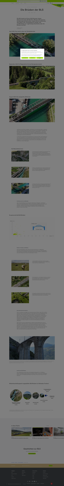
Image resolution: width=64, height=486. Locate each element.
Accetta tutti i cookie (40, 58)
